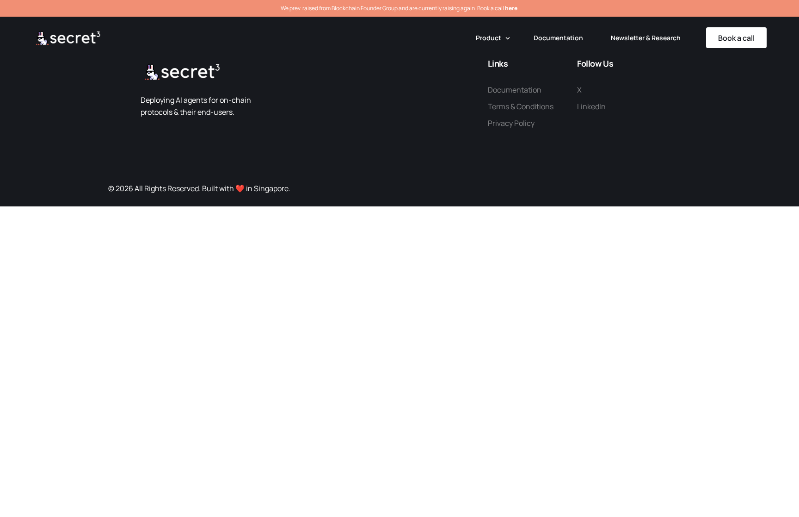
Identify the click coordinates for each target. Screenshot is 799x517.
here (511, 8)
